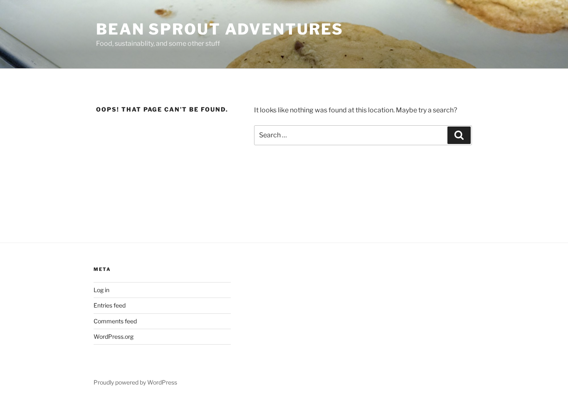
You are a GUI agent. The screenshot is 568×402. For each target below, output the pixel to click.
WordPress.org (113, 336)
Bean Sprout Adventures (219, 29)
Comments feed (115, 321)
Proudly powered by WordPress (135, 382)
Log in (101, 289)
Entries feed (110, 305)
